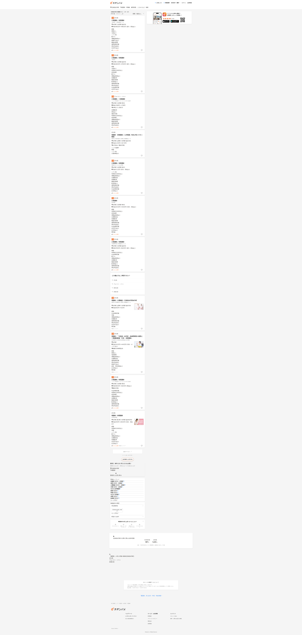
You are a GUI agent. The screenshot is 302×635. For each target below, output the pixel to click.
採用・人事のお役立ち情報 (176, 618)
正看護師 (114, 200)
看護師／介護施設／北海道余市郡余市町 (124, 300)
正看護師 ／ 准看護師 (118, 99)
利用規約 (150, 616)
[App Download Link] (166, 21)
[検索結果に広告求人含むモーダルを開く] (114, 13)
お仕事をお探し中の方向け (131, 616)
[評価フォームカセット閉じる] (143, 521)
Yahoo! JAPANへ (114, 628)
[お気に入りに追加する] (142, 50)
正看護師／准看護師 (118, 20)
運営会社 (150, 621)
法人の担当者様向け (129, 618)
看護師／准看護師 (117, 415)
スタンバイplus (173, 616)
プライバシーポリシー (152, 618)
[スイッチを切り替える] (122, 13)
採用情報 (150, 623)
